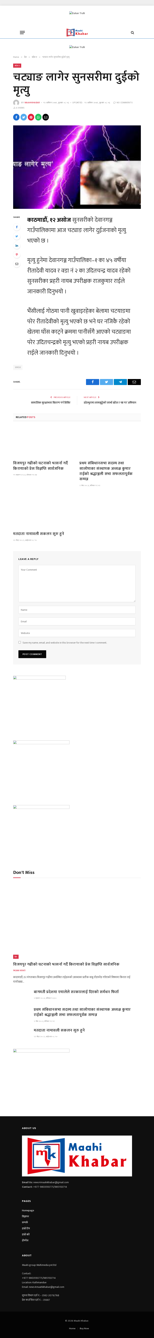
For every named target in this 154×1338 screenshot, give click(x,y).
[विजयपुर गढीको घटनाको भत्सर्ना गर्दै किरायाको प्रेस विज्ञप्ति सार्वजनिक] (44, 439)
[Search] (132, 32)
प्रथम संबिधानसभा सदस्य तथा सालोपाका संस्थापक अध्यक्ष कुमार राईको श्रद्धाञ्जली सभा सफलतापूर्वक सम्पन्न (106, 471)
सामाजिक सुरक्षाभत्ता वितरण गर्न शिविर (50, 402)
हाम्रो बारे (26, 1234)
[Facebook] (16, 227)
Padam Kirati (19, 970)
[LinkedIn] (16, 245)
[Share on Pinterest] (31, 117)
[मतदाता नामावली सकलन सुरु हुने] (44, 510)
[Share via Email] (45, 117)
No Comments (125, 102)
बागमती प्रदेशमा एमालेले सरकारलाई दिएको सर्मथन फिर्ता (76, 992)
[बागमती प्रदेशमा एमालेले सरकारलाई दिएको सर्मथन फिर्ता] (21, 995)
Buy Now (84, 1328)
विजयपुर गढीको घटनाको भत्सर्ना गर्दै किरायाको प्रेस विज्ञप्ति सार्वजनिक (40, 466)
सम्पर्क (25, 1222)
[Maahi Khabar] (77, 32)
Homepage (28, 1210)
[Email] (16, 263)
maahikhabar (32, 102)
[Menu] (22, 32)
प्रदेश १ (17, 65)
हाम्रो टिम (26, 1228)
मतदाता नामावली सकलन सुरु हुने (38, 533)
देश (16, 956)
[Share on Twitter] (23, 117)
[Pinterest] (16, 254)
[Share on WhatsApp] (38, 117)
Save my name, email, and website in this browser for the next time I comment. (65, 643)
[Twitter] (16, 236)
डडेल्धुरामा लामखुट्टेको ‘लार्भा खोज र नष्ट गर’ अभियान (110, 402)
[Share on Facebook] (16, 117)
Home (72, 1328)
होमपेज (25, 1240)
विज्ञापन (25, 1216)
